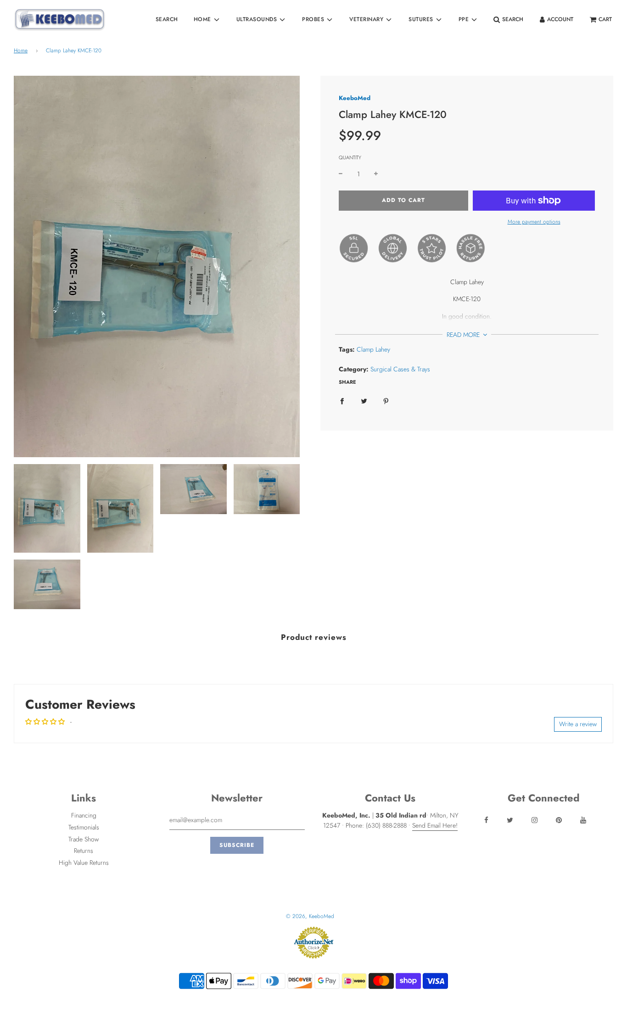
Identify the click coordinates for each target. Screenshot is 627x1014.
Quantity (350, 157)
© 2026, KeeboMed (310, 916)
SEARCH (167, 19)
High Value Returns (84, 862)
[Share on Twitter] (364, 400)
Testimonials (83, 827)
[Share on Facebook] (342, 400)
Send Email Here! (435, 825)
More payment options (534, 222)
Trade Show (83, 839)
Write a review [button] (578, 723)
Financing (83, 815)
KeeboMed (354, 98)
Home (21, 50)
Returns (83, 850)
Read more (464, 334)
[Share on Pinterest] (386, 400)
